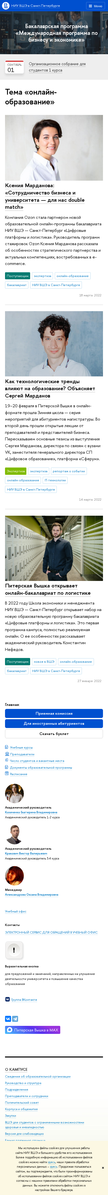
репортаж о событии (69, 471)
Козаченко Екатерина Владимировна (31, 812)
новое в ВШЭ (44, 661)
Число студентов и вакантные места (37, 760)
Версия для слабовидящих (24, 1134)
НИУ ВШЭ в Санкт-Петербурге (35, 5)
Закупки (10, 1115)
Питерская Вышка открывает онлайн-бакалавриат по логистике (48, 589)
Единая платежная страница (25, 1140)
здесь (51, 1162)
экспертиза (42, 276)
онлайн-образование (73, 276)
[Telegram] (15, 1019)
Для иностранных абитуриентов (54, 723)
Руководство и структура (23, 1083)
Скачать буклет (54, 733)
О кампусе (16, 1069)
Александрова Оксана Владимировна (31, 895)
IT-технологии (55, 480)
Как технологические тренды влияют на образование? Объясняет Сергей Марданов (50, 388)
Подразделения (16, 1089)
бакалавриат (17, 285)
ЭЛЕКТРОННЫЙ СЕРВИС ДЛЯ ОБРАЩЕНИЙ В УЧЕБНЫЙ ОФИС (51, 932)
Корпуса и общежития (21, 1109)
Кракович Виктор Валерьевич (26, 853)
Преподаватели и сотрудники (26, 1096)
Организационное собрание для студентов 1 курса (57, 67)
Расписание (18, 774)
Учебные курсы (21, 747)
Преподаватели (22, 754)
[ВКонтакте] (8, 1019)
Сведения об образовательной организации (38, 1076)
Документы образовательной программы (41, 767)
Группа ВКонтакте (24, 999)
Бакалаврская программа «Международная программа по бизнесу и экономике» (57, 32)
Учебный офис (15, 911)
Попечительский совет (22, 1102)
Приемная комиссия (54, 713)
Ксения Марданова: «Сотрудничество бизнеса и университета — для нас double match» (45, 196)
